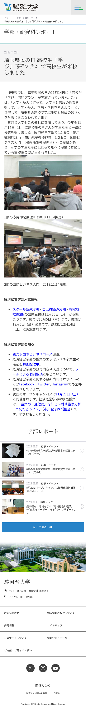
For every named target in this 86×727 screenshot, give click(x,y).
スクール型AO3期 (26, 309)
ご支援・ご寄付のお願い (18, 650)
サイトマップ (54, 625)
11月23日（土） (68, 393)
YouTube (55, 668)
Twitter (43, 383)
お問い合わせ (11, 612)
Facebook (26, 383)
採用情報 (9, 625)
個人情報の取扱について (61, 612)
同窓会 (56, 693)
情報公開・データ (57, 637)
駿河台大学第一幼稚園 (36, 693)
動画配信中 (31, 364)
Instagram (60, 383)
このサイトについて (15, 637)
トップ (7, 17)
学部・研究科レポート (27, 17)
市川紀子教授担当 (57, 408)
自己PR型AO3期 (54, 309)
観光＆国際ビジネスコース (32, 354)
